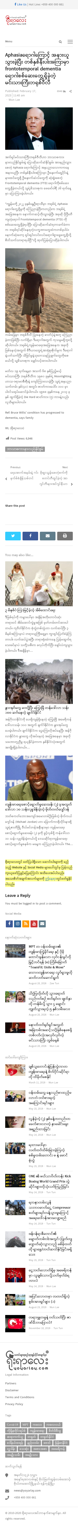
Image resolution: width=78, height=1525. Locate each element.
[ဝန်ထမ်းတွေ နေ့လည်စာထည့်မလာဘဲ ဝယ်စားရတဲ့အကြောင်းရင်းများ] (15, 1092)
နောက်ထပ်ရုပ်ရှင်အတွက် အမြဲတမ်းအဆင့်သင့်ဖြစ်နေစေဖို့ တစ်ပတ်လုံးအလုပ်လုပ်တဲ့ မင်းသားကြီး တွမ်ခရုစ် (50, 1032)
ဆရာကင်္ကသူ (15, 1436)
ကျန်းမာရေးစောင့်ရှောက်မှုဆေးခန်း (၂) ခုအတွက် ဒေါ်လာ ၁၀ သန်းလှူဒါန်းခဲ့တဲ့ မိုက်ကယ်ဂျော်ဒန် (38, 807)
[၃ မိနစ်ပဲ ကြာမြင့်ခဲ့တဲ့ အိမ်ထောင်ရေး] (39, 564)
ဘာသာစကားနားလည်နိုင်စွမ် (25, 449)
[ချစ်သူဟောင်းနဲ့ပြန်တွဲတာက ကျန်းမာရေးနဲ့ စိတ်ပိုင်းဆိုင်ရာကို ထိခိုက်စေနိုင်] (15, 1066)
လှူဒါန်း (11, 1448)
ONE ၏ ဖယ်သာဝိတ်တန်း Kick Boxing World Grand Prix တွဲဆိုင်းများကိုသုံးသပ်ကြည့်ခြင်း (50, 1182)
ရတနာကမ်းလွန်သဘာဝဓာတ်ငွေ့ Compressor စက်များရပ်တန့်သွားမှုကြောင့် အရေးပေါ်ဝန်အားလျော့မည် (50, 1210)
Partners (10, 1383)
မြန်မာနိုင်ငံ (61, 1442)
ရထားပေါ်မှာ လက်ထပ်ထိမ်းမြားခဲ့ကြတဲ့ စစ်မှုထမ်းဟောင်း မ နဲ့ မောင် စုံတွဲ (48, 1153)
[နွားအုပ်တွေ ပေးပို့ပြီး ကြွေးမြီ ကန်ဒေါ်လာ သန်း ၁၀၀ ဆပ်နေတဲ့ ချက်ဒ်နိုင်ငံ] (39, 661)
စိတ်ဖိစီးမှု (55, 1430)
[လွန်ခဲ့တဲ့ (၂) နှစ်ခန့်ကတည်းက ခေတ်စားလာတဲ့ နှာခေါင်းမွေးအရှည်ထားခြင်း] (15, 1119)
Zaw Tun (54, 983)
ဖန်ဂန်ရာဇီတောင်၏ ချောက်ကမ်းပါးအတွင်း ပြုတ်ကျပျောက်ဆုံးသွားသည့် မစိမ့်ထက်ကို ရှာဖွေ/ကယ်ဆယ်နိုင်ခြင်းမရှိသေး (50, 1244)
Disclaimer (12, 1390)
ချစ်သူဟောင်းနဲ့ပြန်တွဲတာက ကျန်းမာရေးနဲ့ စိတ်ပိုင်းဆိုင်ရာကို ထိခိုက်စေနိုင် (49, 1072)
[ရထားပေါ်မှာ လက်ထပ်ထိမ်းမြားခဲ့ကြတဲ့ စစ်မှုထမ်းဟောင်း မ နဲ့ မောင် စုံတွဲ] (15, 1145)
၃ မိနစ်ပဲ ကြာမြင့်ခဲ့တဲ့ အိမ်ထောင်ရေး (30, 610)
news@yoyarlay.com (27, 1490)
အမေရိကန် (58, 1448)
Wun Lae (14, 99)
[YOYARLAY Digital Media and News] (39, 20)
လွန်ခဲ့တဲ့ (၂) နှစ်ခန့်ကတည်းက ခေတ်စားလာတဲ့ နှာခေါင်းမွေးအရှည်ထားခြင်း (49, 1124)
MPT (25, 1424)
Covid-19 (12, 1424)
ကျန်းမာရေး (37, 1430)
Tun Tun (51, 1192)
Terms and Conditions (19, 1397)
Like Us (21, 4)
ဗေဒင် (47, 1442)
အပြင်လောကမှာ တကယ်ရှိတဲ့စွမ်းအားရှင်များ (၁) (49, 1299)
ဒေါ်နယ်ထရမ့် (15, 1442)
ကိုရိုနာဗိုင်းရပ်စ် (16, 1430)
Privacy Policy (14, 1404)
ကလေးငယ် (53, 1424)
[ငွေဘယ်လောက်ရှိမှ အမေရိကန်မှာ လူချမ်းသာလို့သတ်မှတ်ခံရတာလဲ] (15, 1270)
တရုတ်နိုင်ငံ (47, 1436)
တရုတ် (32, 1436)
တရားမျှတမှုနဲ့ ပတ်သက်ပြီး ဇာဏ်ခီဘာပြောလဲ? (50, 1320)
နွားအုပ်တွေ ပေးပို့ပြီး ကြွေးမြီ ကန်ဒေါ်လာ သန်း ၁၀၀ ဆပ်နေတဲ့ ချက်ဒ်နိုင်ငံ (37, 710)
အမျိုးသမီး (14, 1455)
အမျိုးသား (31, 1455)
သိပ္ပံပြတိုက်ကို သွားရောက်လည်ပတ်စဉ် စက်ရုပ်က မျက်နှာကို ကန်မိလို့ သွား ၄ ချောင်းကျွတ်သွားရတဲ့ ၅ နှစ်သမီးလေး (50, 1001)
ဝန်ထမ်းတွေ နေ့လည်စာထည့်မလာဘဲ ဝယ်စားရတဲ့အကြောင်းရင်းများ (50, 1098)
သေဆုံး (24, 1448)
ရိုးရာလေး (28, 1513)
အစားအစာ (40, 1448)
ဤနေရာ (50, 878)
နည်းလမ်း (33, 1442)
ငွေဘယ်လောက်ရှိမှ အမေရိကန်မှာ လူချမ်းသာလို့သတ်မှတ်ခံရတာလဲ (50, 1276)
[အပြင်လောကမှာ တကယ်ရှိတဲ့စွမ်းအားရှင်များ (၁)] (15, 1296)
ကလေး (37, 1424)
